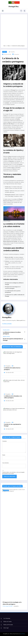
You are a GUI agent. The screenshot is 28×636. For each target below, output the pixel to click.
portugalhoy (12, 51)
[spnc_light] (24, 10)
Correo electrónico (5, 462)
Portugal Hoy (14, 6)
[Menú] (2, 10)
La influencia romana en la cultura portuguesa (12, 333)
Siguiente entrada (6, 336)
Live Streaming (6, 618)
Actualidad (8, 490)
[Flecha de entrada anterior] (24, 332)
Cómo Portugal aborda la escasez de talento (15, 603)
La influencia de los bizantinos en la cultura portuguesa (13, 396)
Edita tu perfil (20, 320)
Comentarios (4, 441)
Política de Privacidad (8, 624)
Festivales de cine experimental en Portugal (12, 425)
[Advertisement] (14, 30)
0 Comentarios (16, 54)
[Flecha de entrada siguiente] (24, 339)
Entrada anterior (6, 329)
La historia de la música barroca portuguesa (12, 368)
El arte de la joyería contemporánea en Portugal (13, 339)
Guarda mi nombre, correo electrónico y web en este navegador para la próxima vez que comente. (13, 473)
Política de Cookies (7, 621)
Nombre (3, 455)
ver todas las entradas (7, 323)
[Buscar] (21, 11)
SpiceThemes (22, 633)
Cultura (4, 51)
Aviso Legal (6, 627)
